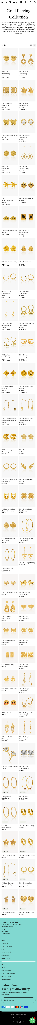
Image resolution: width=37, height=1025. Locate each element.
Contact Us (5, 943)
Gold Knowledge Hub (8, 973)
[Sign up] (33, 1000)
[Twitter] (23, 1022)
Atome (4, 968)
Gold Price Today (7, 946)
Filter (5, 45)
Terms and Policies (18, 1018)
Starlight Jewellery (21, 1014)
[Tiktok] (20, 1022)
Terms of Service (7, 952)
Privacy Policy (6, 958)
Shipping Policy (6, 979)
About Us (4, 940)
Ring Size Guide (6, 976)
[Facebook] (13, 1022)
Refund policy (6, 955)
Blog (3, 964)
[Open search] (6, 2)
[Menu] (2, 2)
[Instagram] (17, 1022)
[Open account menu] (30, 2)
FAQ (3, 949)
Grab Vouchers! (6, 970)
